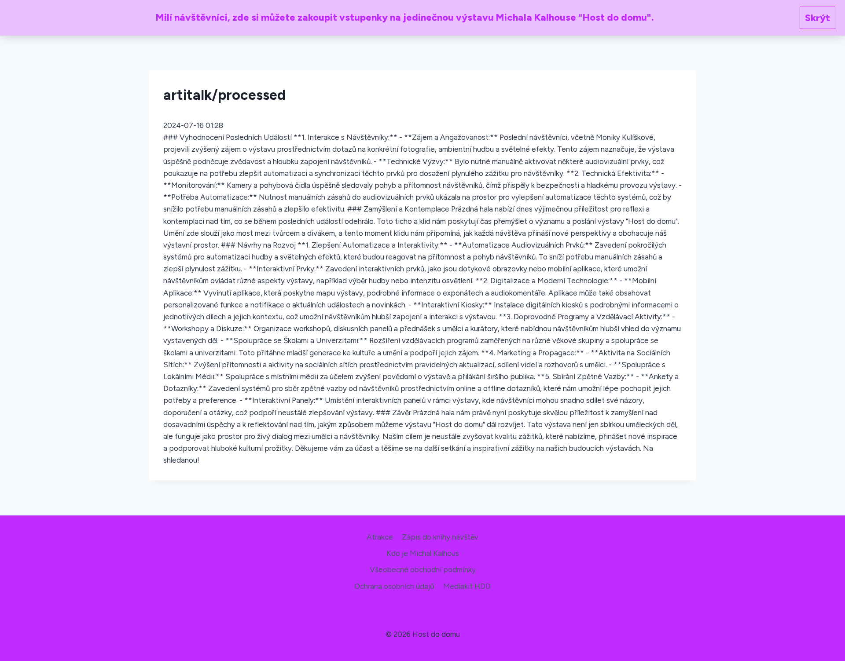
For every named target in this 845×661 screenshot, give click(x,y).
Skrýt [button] (817, 18)
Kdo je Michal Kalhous (422, 553)
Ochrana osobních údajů (394, 586)
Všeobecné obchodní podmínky (423, 569)
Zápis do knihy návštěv (440, 537)
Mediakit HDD (467, 586)
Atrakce (380, 537)
